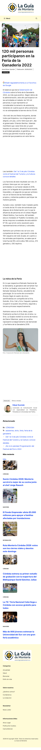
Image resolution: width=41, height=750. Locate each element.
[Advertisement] (20, 154)
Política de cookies (9, 726)
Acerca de (6, 400)
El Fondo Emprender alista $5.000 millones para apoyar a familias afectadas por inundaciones (19, 515)
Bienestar (6, 676)
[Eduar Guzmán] (8, 412)
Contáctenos (7, 695)
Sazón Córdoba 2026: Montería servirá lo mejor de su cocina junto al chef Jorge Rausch (20, 482)
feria (21, 431)
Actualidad (6, 670)
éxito (17, 431)
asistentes (10, 431)
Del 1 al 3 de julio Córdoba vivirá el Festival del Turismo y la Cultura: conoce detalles (19, 174)
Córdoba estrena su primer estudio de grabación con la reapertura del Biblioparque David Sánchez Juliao (20, 577)
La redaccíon (7, 698)
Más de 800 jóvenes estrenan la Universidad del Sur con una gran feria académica (19, 634)
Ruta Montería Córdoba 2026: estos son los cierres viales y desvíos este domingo (20, 548)
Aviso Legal (6, 723)
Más (4, 459)
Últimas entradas (16, 400)
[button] (36, 18)
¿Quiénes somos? (9, 692)
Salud (5, 673)
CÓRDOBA (6, 72)
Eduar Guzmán (10, 69)
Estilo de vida (7, 679)
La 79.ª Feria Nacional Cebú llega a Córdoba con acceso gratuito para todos (20, 605)
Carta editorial (7, 729)
